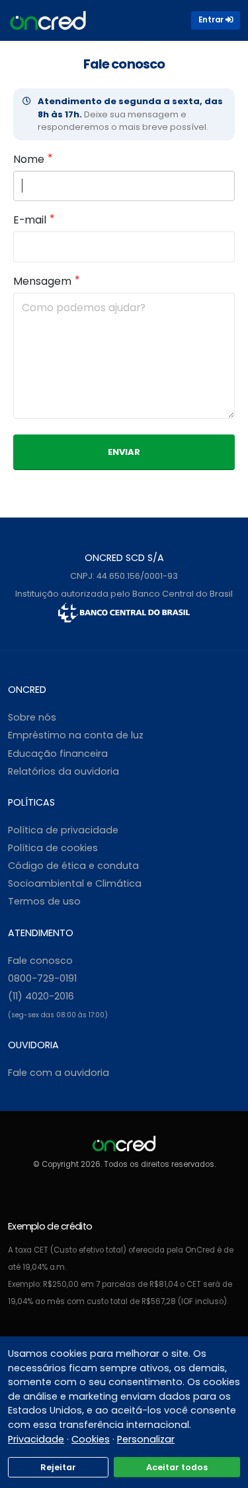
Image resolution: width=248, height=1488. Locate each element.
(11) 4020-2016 (41, 996)
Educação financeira (58, 753)
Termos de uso (44, 901)
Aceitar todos (177, 1467)
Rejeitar (58, 1467)
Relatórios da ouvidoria (63, 771)
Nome (28, 159)
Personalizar (146, 1439)
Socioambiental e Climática (75, 883)
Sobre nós (32, 717)
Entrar (212, 20)
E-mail (29, 220)
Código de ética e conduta (73, 865)
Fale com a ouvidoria (58, 1072)
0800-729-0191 (42, 978)
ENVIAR (124, 452)
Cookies (90, 1439)
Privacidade (36, 1439)
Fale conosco (40, 960)
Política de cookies (53, 847)
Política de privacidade (63, 830)
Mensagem (42, 281)
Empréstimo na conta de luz (76, 735)
